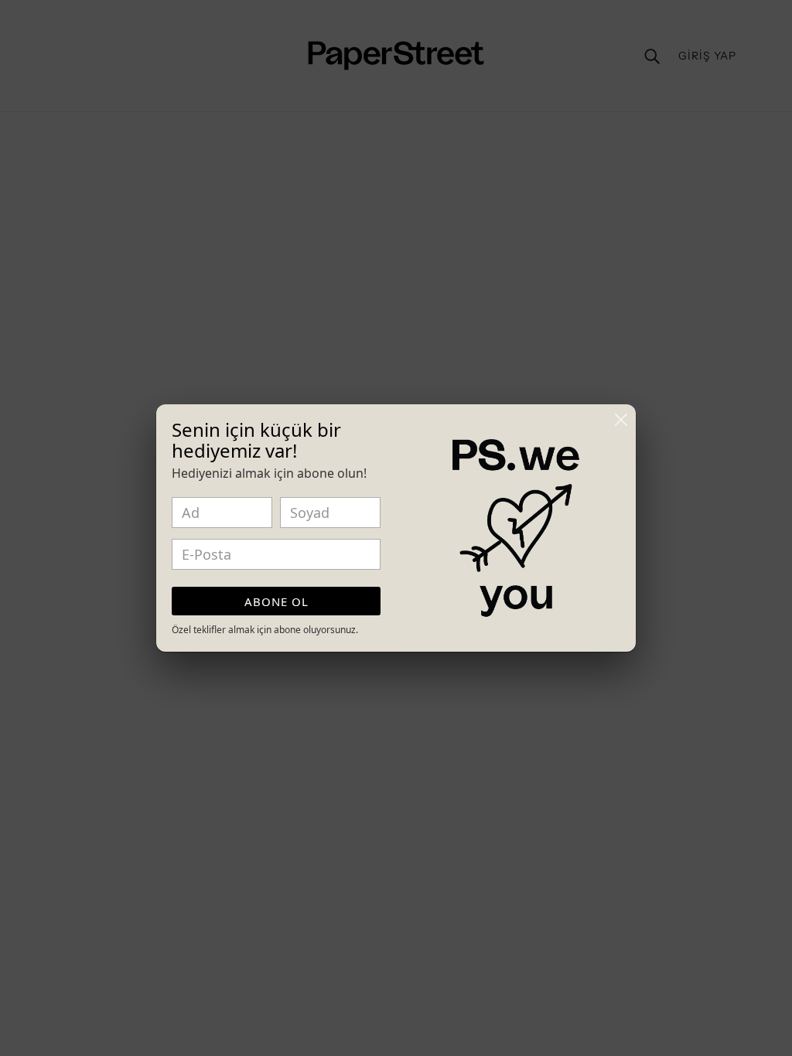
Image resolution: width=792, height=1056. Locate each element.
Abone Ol (276, 601)
